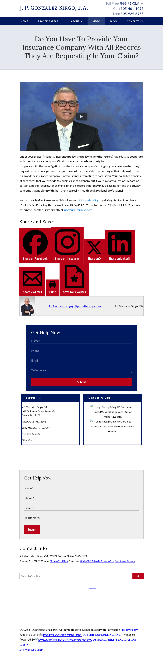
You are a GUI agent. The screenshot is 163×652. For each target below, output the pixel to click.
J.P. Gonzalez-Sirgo (88, 200)
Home (24, 21)
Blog (113, 21)
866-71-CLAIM (132, 3)
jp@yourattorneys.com (78, 210)
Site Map (24, 649)
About (75, 21)
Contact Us (134, 21)
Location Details (31, 433)
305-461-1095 (132, 9)
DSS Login (37, 649)
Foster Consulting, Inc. (101, 634)
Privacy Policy (129, 629)
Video (96, 21)
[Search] (138, 576)
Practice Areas (48, 21)
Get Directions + (125, 561)
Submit (81, 382)
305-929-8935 (132, 14)
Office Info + (106, 561)
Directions (27, 440)
